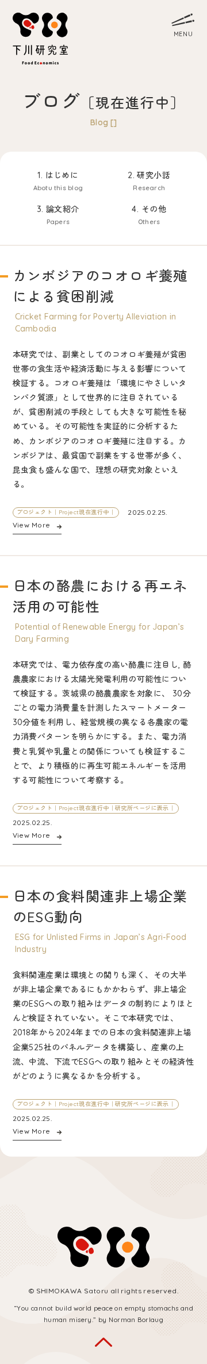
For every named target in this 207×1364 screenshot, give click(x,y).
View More (32, 525)
